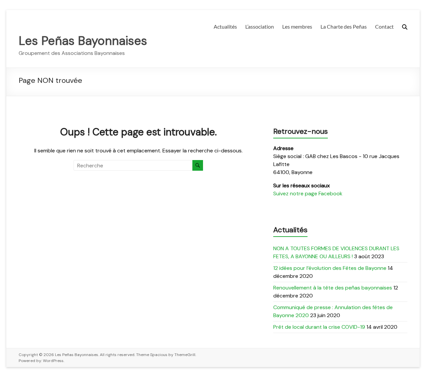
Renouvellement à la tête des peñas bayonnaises (332, 287)
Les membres (297, 26)
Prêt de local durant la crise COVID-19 (319, 326)
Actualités (225, 26)
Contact (384, 26)
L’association (259, 26)
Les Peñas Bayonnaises (83, 41)
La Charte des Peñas (343, 26)
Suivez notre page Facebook (307, 193)
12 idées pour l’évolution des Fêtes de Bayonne (329, 268)
